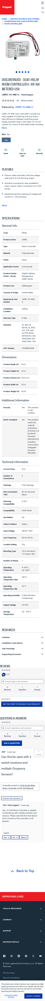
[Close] (42, 984)
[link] (5, 670)
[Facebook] (4, 956)
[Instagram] (11, 956)
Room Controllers (13, 23)
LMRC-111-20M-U (24, 107)
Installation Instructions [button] (12, 643)
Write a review (27, 100)
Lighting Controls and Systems (24, 19)
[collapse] (40, 908)
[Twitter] (33, 956)
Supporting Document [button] (11, 654)
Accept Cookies (33, 996)
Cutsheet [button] (6, 637)
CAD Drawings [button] (8, 649)
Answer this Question (12, 798)
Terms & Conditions (11, 978)
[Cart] (42, 8)
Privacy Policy (9, 973)
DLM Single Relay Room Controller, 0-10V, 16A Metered (19, 786)
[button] (42, 29)
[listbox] (22, 50)
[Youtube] (40, 956)
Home (4, 19)
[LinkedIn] (18, 956)
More (4, 127)
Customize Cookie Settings (11, 996)
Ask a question (12, 743)
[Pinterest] (26, 956)
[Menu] (42, 3)
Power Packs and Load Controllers (21, 21)
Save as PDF (22, 154)
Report (24, 837)
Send (6, 153)
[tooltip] (7, 675)
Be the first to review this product (22, 705)
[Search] (42, 12)
